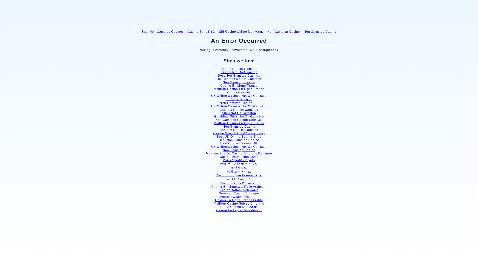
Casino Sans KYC (201, 31)
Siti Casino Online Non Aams (241, 31)
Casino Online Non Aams (239, 156)
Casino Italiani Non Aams (239, 190)
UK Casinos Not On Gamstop (239, 79)
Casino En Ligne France (238, 85)
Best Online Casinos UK (238, 143)
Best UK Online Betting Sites (239, 136)
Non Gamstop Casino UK (239, 103)
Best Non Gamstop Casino (239, 140)
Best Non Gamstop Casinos (163, 31)
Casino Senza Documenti (239, 183)
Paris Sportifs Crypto (239, 160)
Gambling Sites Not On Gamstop (239, 116)
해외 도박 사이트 (239, 171)
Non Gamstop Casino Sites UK (239, 119)
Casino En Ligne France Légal (239, 175)
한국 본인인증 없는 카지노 (239, 163)
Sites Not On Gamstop (239, 113)
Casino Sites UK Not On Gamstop (239, 133)
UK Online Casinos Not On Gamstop (239, 95)
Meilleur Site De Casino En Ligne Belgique (239, 153)
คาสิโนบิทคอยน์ (239, 179)
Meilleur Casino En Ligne (239, 196)
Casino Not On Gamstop (239, 68)
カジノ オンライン (239, 99)
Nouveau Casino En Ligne (239, 193)
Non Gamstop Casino (283, 31)
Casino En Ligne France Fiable (239, 200)
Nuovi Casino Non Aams (239, 206)
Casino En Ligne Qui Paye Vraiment (239, 186)
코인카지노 (239, 167)
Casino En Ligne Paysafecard (239, 210)
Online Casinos (239, 92)
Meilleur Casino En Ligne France (239, 89)
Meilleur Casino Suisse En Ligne (239, 203)
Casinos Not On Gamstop (239, 109)
